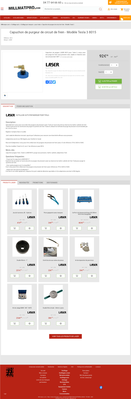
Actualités (43, 377)
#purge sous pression (73, 70)
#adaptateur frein (49, 72)
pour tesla (37, 24)
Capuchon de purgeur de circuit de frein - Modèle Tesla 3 (58, 24)
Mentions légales (62, 367)
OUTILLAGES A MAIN (18, 17)
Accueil (43, 370)
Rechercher (51, 367)
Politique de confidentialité (84, 367)
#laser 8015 (65, 70)
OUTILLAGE (6, 17)
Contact (85, 373)
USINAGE (55, 17)
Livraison (98, 367)
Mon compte (43, 373)
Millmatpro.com (5, 24)
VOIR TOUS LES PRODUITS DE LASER (65, 336)
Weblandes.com (73, 398)
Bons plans (85, 370)
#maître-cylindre (81, 70)
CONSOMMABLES (111, 17)
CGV (72, 367)
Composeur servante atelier (36, 367)
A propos (43, 375)
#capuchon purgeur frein (53, 70)
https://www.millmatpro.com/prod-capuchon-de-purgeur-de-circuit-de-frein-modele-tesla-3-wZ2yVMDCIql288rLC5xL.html (64, 76)
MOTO (101, 17)
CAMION (94, 17)
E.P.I (73, 17)
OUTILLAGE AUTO (44, 17)
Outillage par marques (27, 24)
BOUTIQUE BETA (65, 17)
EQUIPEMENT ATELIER (83, 17)
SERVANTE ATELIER (31, 17)
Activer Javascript (86, 377)
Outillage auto (15, 24)
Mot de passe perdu (86, 375)
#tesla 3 (60, 70)
